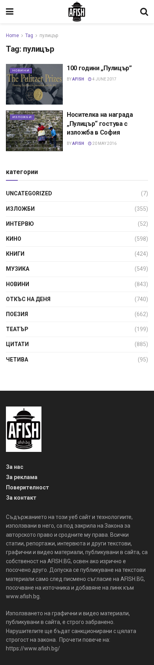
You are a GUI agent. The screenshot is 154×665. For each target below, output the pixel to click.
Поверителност (27, 487)
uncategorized (29, 193)
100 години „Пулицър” (99, 68)
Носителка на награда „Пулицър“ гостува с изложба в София (100, 123)
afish (78, 79)
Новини (21, 70)
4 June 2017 (104, 79)
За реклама (22, 477)
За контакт (21, 498)
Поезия (17, 314)
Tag (29, 35)
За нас (14, 467)
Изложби (22, 117)
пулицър (48, 35)
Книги (15, 254)
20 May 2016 (104, 143)
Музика (17, 269)
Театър (17, 329)
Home (12, 35)
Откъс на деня (28, 299)
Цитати (17, 344)
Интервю (20, 224)
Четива (17, 359)
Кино (13, 239)
